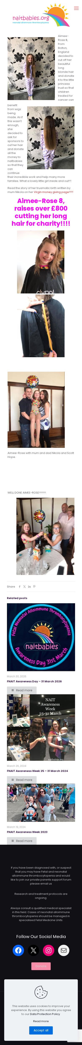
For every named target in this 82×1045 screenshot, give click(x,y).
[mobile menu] (76, 8)
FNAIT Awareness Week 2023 (27, 832)
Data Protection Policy (45, 1014)
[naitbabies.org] (41, 14)
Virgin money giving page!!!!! (53, 192)
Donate (41, 966)
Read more (41, 1021)
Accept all (41, 1030)
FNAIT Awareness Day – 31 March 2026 (34, 681)
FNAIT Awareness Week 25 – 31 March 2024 (37, 771)
